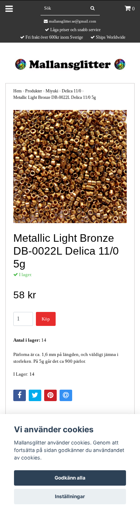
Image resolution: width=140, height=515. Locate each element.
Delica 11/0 (71, 90)
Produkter (33, 90)
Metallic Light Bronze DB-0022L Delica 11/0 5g (54, 97)
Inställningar (70, 496)
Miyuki (52, 90)
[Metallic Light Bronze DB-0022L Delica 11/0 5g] (70, 166)
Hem (17, 90)
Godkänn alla (70, 478)
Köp (46, 319)
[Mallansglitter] (70, 63)
